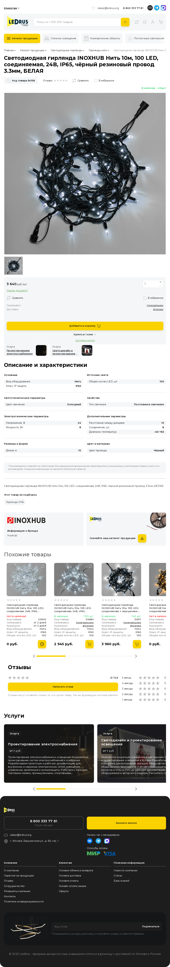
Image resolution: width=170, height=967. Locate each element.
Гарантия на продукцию (19, 875)
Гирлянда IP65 (15, 502)
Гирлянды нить (98, 50)
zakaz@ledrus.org (108, 8)
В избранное (106, 80)
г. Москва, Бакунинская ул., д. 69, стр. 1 (34, 840)
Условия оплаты (69, 880)
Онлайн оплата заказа (72, 886)
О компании (11, 870)
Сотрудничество (14, 886)
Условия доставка (70, 875)
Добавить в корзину (82, 325)
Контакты (10, 896)
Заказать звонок (126, 822)
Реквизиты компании (17, 891)
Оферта (64, 891)
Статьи (118, 875)
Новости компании (125, 870)
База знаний (121, 880)
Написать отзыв (63, 686)
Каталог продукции (25, 38)
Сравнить (83, 80)
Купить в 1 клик (83, 334)
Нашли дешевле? (17, 290)
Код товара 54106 (23, 80)
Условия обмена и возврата (76, 870)
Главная (8, 50)
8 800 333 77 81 (133, 8)
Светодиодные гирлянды (66, 50)
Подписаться (150, 926)
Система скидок (85, 340)
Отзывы (8, 880)
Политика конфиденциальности (24, 901)
